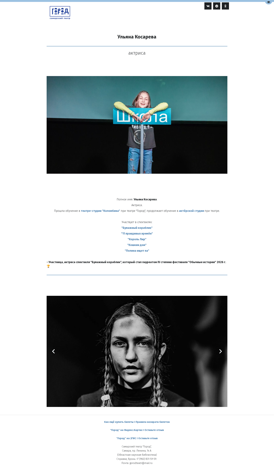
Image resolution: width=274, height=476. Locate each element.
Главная (137, 17)
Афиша (150, 17)
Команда (165, 17)
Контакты (209, 17)
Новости (180, 17)
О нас (195, 17)
